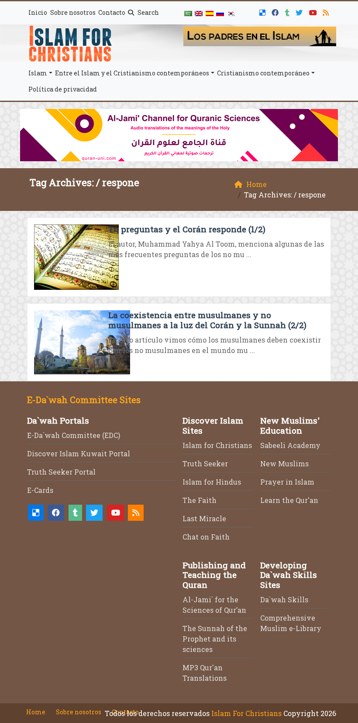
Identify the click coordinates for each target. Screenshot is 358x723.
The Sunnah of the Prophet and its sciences (214, 639)
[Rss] (327, 11)
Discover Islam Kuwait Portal (78, 453)
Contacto (111, 12)
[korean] (230, 13)
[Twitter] (300, 11)
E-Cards (40, 490)
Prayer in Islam (287, 481)
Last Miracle (204, 518)
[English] (198, 13)
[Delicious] (263, 11)
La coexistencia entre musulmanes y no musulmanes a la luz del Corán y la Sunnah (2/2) (207, 319)
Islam (37, 73)
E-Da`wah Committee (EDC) (73, 435)
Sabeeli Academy (290, 445)
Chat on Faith (206, 536)
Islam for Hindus (211, 481)
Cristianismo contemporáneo (263, 73)
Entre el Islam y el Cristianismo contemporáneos (132, 73)
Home (35, 712)
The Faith (199, 500)
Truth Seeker (205, 463)
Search (147, 12)
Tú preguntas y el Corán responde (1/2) (186, 229)
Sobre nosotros (73, 12)
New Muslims (284, 463)
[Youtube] (314, 11)
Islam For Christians (246, 713)
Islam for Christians (217, 445)
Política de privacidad (62, 89)
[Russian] (220, 13)
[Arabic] (188, 13)
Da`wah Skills (284, 599)
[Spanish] (209, 13)
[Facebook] (276, 11)
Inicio (37, 12)
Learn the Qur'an (289, 500)
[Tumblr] (288, 11)
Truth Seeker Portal (61, 471)
